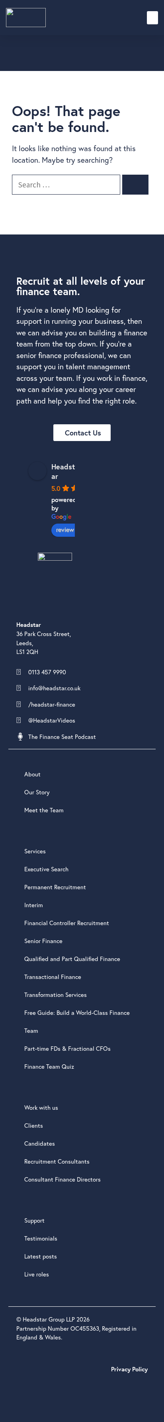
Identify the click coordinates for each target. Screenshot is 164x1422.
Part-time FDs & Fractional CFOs (67, 1048)
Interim (33, 905)
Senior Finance (43, 941)
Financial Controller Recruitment (66, 923)
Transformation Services (55, 995)
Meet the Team (44, 810)
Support (34, 1220)
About (32, 774)
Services (35, 851)
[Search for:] (67, 184)
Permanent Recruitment (55, 887)
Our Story (37, 792)
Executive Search (46, 869)
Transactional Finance (52, 977)
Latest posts (40, 1256)
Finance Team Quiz (49, 1066)
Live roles (36, 1274)
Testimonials (40, 1238)
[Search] (135, 185)
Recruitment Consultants (57, 1161)
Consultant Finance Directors (62, 1179)
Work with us (41, 1107)
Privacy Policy (129, 1369)
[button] (152, 17)
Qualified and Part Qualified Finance (72, 959)
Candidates (39, 1143)
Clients (33, 1125)
